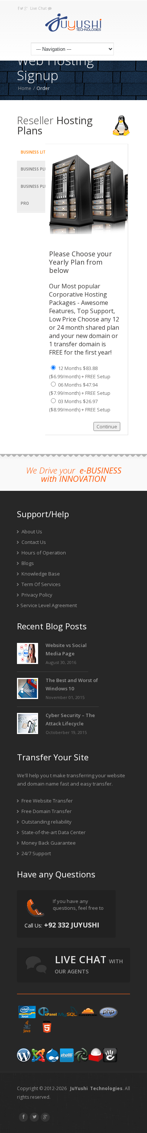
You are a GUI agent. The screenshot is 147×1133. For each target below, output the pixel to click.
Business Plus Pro (35, 195)
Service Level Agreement (48, 605)
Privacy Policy (36, 594)
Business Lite (34, 152)
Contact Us (33, 542)
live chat (89, 963)
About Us (31, 531)
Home (24, 88)
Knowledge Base (40, 573)
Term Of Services (40, 584)
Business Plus (35, 169)
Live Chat (39, 8)
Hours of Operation (43, 552)
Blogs (27, 563)
